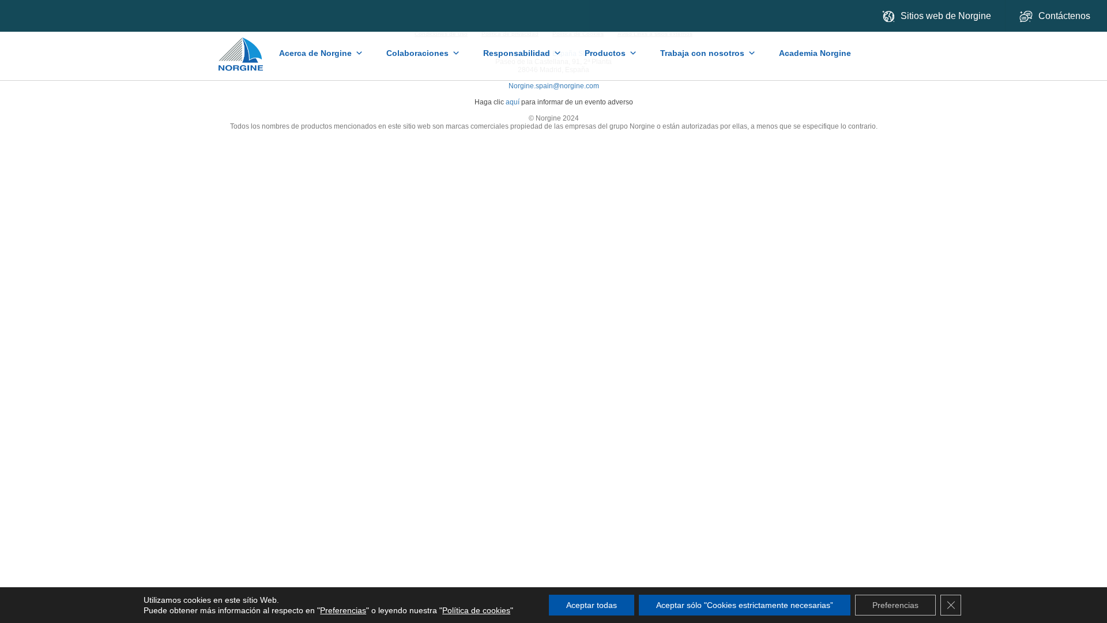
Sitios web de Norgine (946, 16)
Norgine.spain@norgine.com (554, 86)
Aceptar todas (591, 605)
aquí (512, 102)
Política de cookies (476, 610)
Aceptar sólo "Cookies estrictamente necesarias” (744, 605)
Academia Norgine (815, 53)
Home (242, 48)
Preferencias (343, 610)
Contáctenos (1065, 16)
